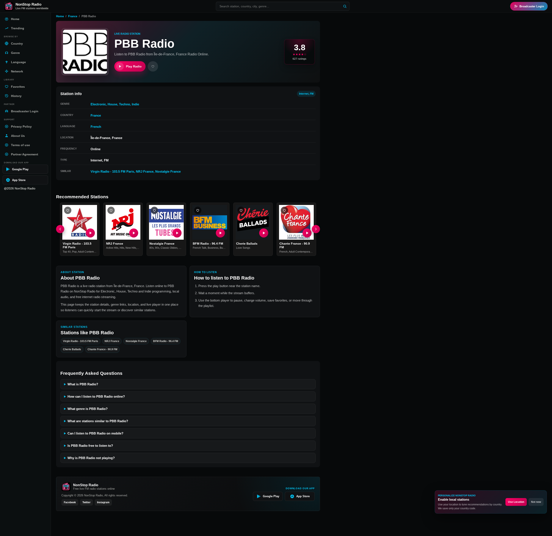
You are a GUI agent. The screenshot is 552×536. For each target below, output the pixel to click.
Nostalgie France (168, 171)
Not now (536, 501)
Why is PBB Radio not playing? (91, 458)
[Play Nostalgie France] (177, 233)
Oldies (182, 248)
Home (60, 16)
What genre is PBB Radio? (87, 409)
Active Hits (112, 248)
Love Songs (243, 248)
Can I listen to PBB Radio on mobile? (95, 433)
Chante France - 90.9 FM (102, 349)
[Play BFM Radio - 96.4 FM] (220, 233)
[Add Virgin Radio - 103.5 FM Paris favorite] (67, 210)
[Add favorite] (153, 66)
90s (157, 248)
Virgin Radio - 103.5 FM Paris (112, 171)
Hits (122, 248)
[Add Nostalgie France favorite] (154, 210)
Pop (74, 251)
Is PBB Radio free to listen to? (90, 445)
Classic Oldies (169, 248)
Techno (124, 104)
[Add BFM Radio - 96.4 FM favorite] (197, 210)
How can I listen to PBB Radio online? (96, 396)
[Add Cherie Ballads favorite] (241, 210)
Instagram (103, 502)
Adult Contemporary (89, 251)
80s (151, 248)
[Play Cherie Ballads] (263, 233)
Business (213, 248)
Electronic (98, 104)
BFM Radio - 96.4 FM (208, 243)
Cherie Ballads (246, 243)
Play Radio (134, 66)
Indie (135, 104)
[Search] (344, 6)
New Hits (130, 248)
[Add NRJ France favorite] (111, 210)
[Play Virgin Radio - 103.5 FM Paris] (90, 233)
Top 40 (67, 251)
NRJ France (145, 171)
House (112, 104)
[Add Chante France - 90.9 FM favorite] (284, 210)
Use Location (516, 501)
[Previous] (60, 229)
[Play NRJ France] (133, 233)
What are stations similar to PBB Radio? (97, 421)
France (72, 16)
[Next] (316, 229)
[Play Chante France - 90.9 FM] (307, 233)
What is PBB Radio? (82, 384)
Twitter (86, 502)
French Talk (199, 248)
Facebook (70, 502)
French (96, 126)
